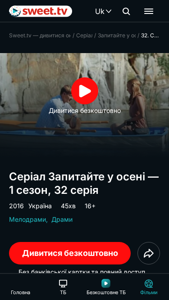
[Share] (148, 253)
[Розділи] (148, 11)
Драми (62, 219)
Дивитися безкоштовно (70, 253)
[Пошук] (126, 11)
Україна (40, 206)
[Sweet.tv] (40, 11)
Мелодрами (27, 219)
